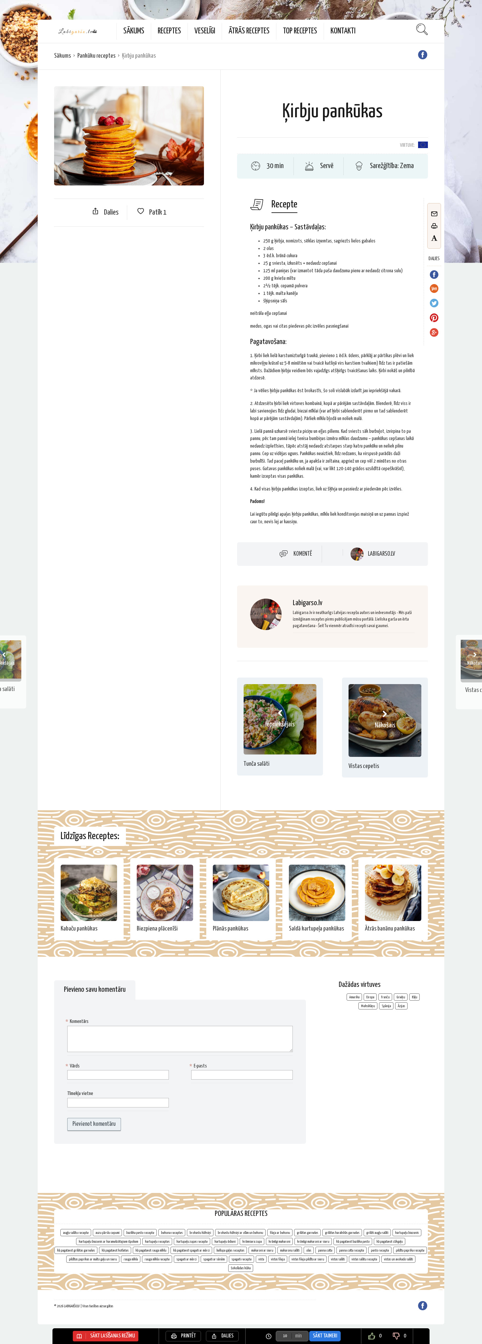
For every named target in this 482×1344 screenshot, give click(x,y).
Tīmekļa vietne (80, 1093)
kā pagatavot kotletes (115, 1250)
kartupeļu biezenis (407, 1233)
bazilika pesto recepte (140, 1233)
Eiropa (370, 997)
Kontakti (343, 31)
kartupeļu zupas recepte (192, 1241)
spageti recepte (241, 1259)
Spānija (386, 1006)
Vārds (73, 1066)
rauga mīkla (131, 1259)
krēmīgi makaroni (279, 1241)
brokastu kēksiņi (200, 1233)
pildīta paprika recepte (410, 1250)
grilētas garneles (307, 1233)
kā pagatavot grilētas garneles (76, 1250)
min (298, 1336)
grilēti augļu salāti (377, 1233)
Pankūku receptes (96, 56)
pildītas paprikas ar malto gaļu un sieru (93, 1259)
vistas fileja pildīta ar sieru (307, 1259)
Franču (385, 997)
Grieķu (400, 997)
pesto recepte (380, 1250)
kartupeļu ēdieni (224, 1241)
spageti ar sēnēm (214, 1259)
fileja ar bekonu (280, 1233)
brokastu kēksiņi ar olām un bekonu (240, 1233)
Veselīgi (204, 31)
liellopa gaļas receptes (230, 1250)
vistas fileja (278, 1259)
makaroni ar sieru (262, 1250)
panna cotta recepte (351, 1250)
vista (261, 1259)
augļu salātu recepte (76, 1233)
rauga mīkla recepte (157, 1259)
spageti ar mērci (186, 1259)
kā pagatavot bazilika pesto (353, 1241)
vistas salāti (338, 1259)
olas (308, 1250)
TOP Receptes (300, 31)
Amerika (354, 997)
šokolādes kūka (241, 1268)
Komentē (302, 554)
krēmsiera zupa (252, 1241)
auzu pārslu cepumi (107, 1233)
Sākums (133, 31)
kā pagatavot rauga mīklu (150, 1250)
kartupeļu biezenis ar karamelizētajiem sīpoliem (108, 1241)
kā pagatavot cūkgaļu (389, 1241)
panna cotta (325, 1250)
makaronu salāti (289, 1250)
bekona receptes (172, 1233)
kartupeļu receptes (157, 1241)
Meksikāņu (368, 1006)
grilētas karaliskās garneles (342, 1233)
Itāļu (414, 997)
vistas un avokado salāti (398, 1259)
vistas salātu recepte (364, 1259)
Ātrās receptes (249, 31)
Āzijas (401, 1006)
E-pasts (199, 1066)
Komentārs (78, 1021)
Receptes (169, 31)
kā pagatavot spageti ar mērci (191, 1250)
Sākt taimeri (325, 1336)
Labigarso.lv (381, 554)
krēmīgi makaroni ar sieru (313, 1241)
